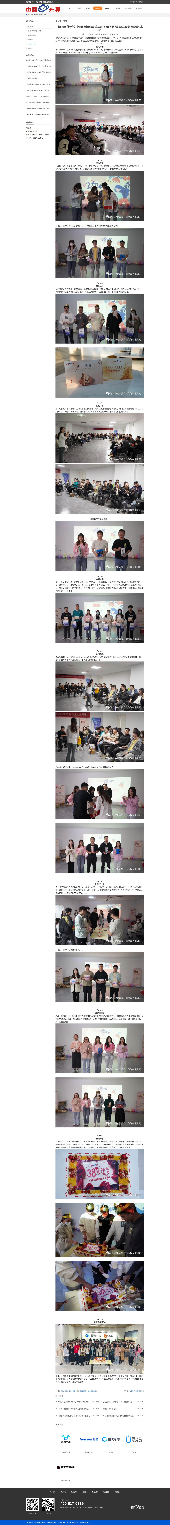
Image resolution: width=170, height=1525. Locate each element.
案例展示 (107, 8)
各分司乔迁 (30, 26)
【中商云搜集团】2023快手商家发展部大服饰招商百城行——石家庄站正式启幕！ (39, 72)
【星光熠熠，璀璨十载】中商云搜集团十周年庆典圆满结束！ (39, 66)
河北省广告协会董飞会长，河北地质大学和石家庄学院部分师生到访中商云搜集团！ (39, 60)
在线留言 (117, 8)
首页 (69, 8)
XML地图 (68, 1523)
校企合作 (30, 40)
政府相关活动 (31, 35)
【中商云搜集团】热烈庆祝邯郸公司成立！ (39, 108)
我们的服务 (128, 8)
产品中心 (88, 8)
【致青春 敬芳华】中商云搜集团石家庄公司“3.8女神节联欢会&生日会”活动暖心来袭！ (39, 114)
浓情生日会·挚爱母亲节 (33, 78)
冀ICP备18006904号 (83, 1523)
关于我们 (132, 2)
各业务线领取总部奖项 (34, 31)
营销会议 (30, 48)
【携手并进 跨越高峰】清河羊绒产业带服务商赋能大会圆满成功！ (39, 84)
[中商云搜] (43, 8)
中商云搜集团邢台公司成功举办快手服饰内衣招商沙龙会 (39, 90)
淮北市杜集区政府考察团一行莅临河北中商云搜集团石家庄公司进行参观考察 (39, 102)
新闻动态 (97, 8)
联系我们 (140, 2)
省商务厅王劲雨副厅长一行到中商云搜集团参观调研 (39, 96)
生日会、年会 (42, 14)
